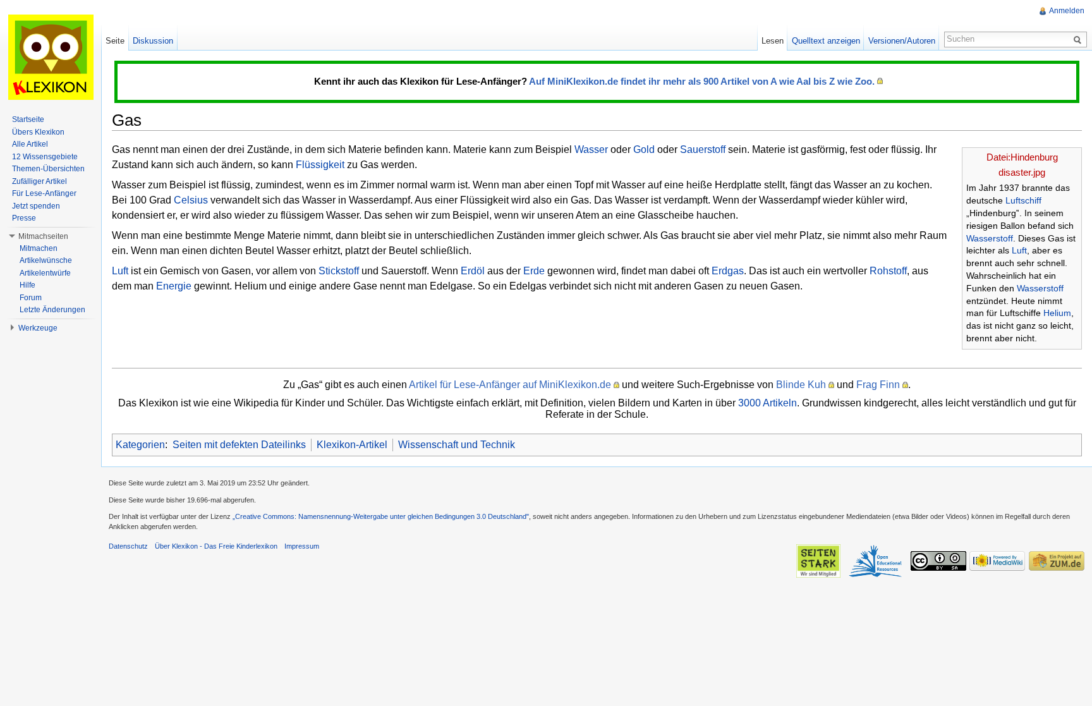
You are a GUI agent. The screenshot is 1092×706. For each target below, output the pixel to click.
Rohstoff (888, 270)
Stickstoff (338, 270)
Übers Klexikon (38, 132)
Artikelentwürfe (45, 273)
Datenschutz (128, 546)
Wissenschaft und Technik (456, 444)
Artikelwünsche (46, 260)
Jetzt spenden (36, 206)
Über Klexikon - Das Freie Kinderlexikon (216, 546)
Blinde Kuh (801, 384)
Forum (31, 297)
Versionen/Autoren (901, 41)
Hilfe (27, 285)
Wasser (591, 149)
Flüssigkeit (320, 164)
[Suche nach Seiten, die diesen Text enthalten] (1079, 39)
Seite (115, 41)
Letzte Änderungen (52, 309)
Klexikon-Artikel (352, 444)
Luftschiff (1023, 200)
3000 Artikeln (767, 403)
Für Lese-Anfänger (44, 193)
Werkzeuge (38, 328)
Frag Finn (878, 384)
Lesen (772, 41)
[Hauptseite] (50, 56)
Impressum (301, 546)
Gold (644, 149)
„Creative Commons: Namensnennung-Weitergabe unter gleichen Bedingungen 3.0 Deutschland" (381, 516)
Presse (24, 218)
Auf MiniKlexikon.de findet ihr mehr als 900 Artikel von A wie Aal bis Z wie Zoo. (702, 81)
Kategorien (140, 444)
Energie (173, 286)
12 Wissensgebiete (45, 156)
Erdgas (728, 270)
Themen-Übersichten (48, 168)
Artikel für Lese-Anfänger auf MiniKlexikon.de (510, 384)
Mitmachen (39, 248)
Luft (1019, 250)
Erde (534, 270)
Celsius (191, 200)
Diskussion (153, 41)
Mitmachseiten (43, 236)
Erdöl (473, 270)
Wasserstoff (989, 238)
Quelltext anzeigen (826, 41)
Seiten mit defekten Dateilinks (239, 444)
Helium (1057, 313)
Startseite (28, 119)
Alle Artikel (30, 144)
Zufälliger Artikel (39, 181)
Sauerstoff (702, 149)
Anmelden (1066, 10)
